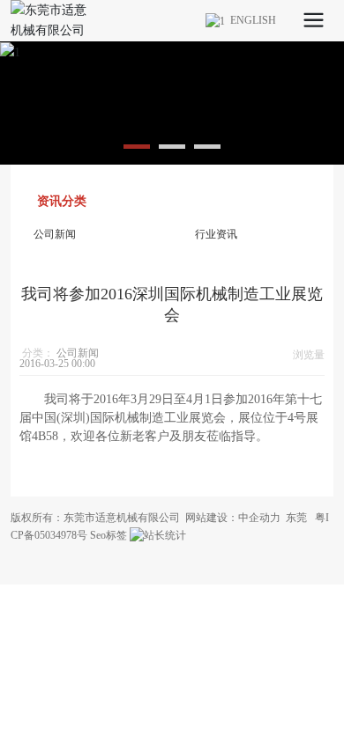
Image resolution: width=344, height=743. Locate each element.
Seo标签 (108, 535)
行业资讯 (216, 234)
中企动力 (259, 517)
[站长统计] (158, 535)
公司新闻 (55, 234)
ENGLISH (250, 20)
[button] (136, 146)
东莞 (296, 517)
